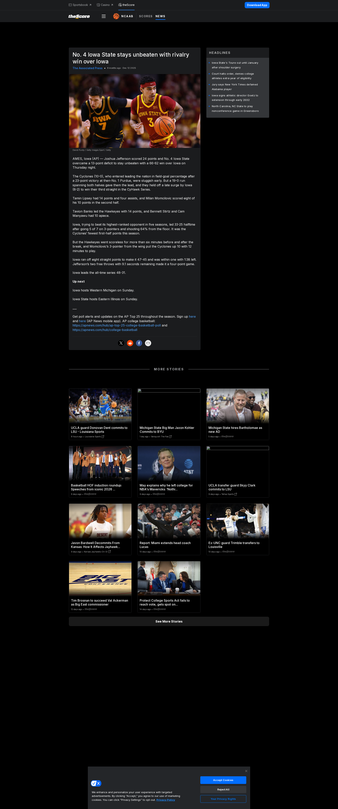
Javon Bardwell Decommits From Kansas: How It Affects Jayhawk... (95, 545)
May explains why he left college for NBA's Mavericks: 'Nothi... (166, 487)
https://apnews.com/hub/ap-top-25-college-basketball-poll (117, 325)
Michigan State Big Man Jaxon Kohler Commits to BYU (167, 430)
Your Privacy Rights (223, 798)
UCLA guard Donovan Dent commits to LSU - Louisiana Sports (99, 430)
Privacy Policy (165, 799)
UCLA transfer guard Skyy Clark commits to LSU (232, 487)
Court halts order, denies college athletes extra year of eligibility (233, 76)
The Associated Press (87, 68)
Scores (146, 16)
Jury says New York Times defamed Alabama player (235, 87)
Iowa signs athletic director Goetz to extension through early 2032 (235, 98)
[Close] (246, 771)
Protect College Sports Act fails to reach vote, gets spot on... (165, 602)
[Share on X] (121, 343)
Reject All (223, 789)
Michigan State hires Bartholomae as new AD (235, 430)
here (192, 316)
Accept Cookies (223, 780)
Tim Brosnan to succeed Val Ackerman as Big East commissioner (99, 602)
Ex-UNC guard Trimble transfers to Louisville (234, 545)
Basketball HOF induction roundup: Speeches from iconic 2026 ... (96, 487)
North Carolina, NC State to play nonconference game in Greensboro (235, 108)
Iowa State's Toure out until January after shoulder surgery (235, 65)
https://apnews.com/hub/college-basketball (105, 330)
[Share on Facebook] (139, 343)
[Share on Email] (148, 343)
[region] (169, 787)
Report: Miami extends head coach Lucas (165, 545)
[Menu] (103, 16)
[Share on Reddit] (130, 343)
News (160, 16)
